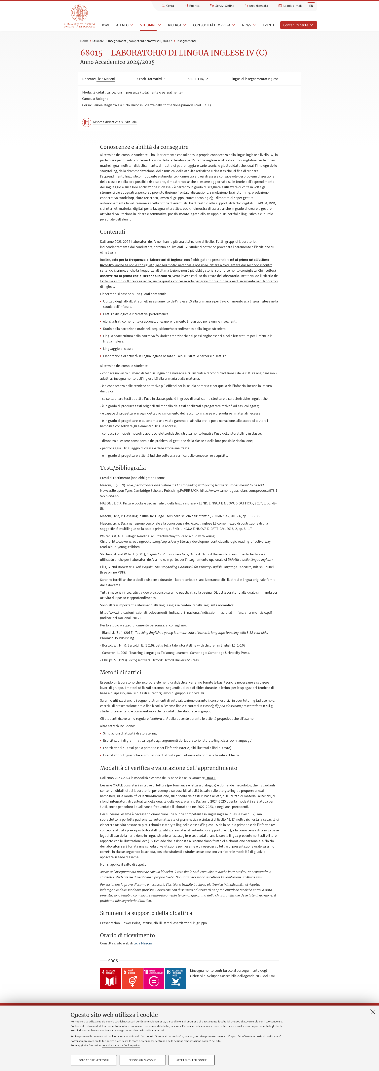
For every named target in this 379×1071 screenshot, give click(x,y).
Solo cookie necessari (94, 1060)
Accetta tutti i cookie (191, 1060)
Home (105, 25)
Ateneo (122, 25)
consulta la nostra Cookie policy (121, 1046)
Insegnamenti (186, 41)
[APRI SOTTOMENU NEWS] (254, 25)
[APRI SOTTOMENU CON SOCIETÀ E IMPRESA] (233, 25)
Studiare (148, 25)
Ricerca (174, 25)
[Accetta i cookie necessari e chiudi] (373, 1012)
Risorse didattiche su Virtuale (115, 122)
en (311, 6)
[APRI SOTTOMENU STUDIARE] (159, 25)
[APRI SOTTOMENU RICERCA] (184, 25)
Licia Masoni (105, 78)
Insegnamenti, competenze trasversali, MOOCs (140, 41)
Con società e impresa (211, 25)
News (246, 25)
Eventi (268, 25)
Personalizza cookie (142, 1060)
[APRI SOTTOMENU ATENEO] (131, 25)
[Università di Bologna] (79, 16)
